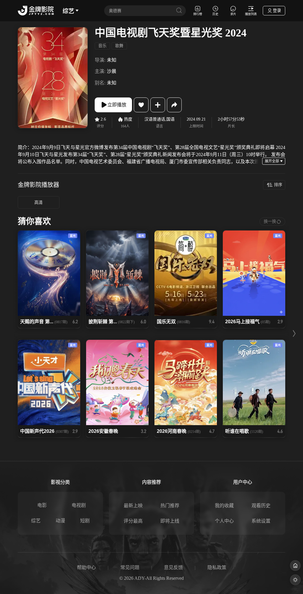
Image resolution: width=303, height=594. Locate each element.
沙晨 (111, 71)
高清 (38, 202)
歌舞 (119, 46)
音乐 (102, 46)
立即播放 (116, 104)
